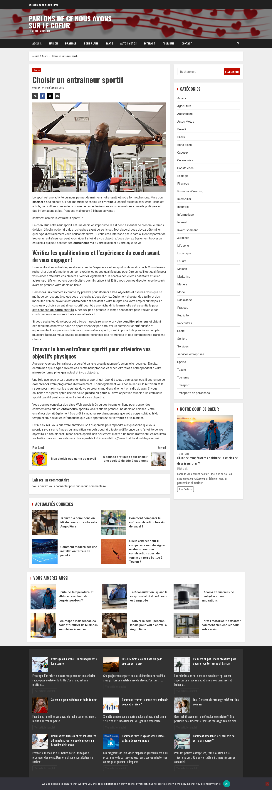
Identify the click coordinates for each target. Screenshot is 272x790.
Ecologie (183, 175)
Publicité (183, 315)
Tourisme (168, 43)
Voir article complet (44, 691)
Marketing (183, 276)
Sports (36, 69)
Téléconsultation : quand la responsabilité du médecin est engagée (114, 596)
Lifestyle (183, 245)
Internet (149, 43)
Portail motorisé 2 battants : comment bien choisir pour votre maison (186, 625)
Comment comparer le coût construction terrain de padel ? (113, 522)
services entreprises (190, 354)
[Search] (238, 43)
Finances (183, 183)
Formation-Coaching (190, 191)
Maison (53, 43)
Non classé (184, 299)
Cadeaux (182, 152)
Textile (181, 369)
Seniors (182, 338)
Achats (181, 98)
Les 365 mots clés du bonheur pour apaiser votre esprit (142, 661)
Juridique (183, 237)
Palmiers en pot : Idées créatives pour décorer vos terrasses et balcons (214, 661)
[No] (267, 784)
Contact (187, 43)
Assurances (185, 113)
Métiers (182, 284)
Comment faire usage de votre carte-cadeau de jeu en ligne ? (143, 738)
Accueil (37, 43)
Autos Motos (128, 43)
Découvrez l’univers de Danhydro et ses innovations (186, 596)
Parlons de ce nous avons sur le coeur (70, 21)
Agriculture (184, 106)
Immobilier (184, 199)
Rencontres (184, 323)
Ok (226, 783)
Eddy (38, 87)
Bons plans (91, 43)
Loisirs (181, 261)
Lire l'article (185, 489)
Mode (181, 292)
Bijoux (181, 137)
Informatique (185, 214)
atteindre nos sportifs (53, 310)
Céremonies (185, 160)
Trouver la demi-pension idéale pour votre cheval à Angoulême (45, 522)
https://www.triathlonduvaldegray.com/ (134, 438)
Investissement (187, 230)
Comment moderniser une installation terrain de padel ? (45, 551)
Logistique (184, 253)
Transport (183, 385)
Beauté (181, 129)
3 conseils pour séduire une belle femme (74, 700)
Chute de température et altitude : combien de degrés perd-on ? (207, 460)
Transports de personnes (193, 393)
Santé (109, 43)
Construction (185, 168)
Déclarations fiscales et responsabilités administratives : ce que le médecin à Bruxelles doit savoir (73, 740)
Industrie (183, 206)
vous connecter (58, 486)
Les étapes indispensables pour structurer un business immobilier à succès (43, 625)
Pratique (70, 43)
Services (183, 346)
